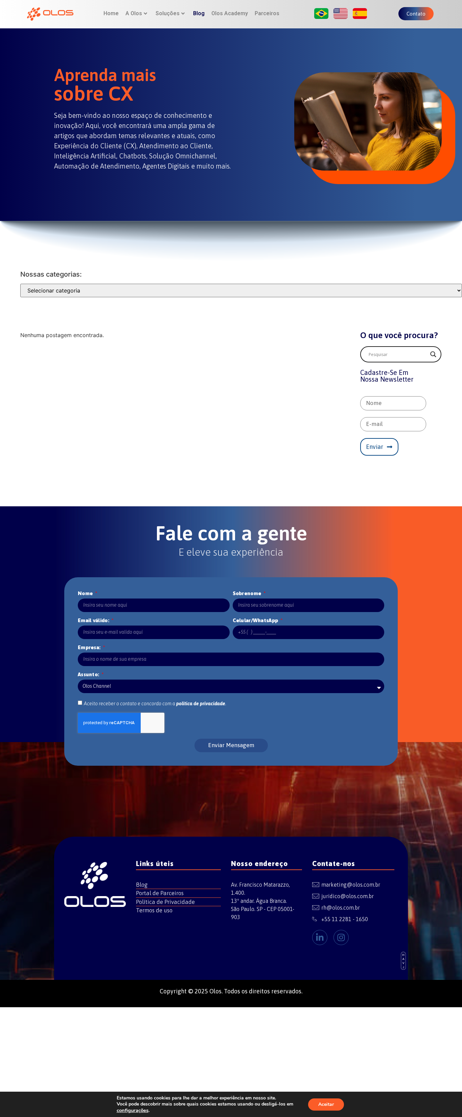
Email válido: (94, 620)
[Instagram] (341, 937)
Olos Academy (229, 13)
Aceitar (326, 1104)
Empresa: (90, 647)
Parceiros (267, 13)
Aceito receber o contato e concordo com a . (155, 703)
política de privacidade (200, 703)
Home (111, 13)
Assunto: (89, 674)
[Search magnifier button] (433, 354)
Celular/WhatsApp (256, 620)
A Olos (133, 13)
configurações (132, 1110)
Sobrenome (248, 593)
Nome (86, 593)
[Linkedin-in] (319, 937)
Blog (199, 13)
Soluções (168, 13)
